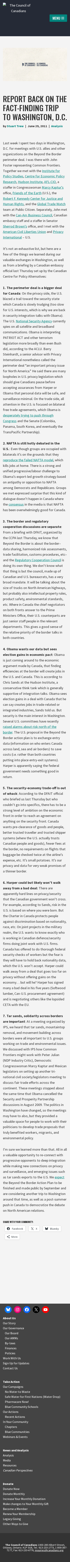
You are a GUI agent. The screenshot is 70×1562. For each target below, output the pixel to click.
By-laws (10, 1343)
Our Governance (13, 1328)
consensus (16, 504)
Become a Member (15, 1509)
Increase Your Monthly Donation (24, 1499)
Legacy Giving (12, 1519)
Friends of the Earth (27, 193)
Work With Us (12, 1358)
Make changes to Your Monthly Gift (26, 1504)
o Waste (24, 1392)
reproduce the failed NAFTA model (28, 460)
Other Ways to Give (15, 1524)
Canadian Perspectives (17, 1470)
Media (7, 1460)
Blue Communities (17, 1432)
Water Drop (51, 1397)
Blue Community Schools (21, 1407)
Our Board (11, 1333)
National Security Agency (34, 321)
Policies (10, 1353)
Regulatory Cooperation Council (38, 560)
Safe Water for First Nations (23, 1397)
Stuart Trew (15, 126)
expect (59, 1177)
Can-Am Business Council (34, 215)
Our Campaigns (13, 1387)
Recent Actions (15, 1417)
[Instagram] (17, 1309)
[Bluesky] (8, 1309)
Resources (10, 1465)
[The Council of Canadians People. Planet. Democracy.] (18, 18)
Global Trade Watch (51, 204)
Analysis (57, 126)
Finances (11, 1348)
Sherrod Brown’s (15, 226)
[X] (36, 1309)
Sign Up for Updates (16, 1363)
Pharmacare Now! (17, 1402)
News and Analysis (16, 1450)
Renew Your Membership (19, 1514)
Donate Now (11, 1489)
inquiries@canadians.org (49, 1550)
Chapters (11, 1427)
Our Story (9, 1323)
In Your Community (15, 1422)
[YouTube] (45, 1309)
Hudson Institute (30, 182)
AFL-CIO (50, 182)
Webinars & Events (15, 1437)
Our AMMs (11, 1338)
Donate (8, 1484)
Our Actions (10, 1412)
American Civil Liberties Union (24, 231)
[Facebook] (26, 1309)
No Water (11, 1392)
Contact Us (10, 1368)
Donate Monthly (14, 1494)
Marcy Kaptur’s (53, 187)
